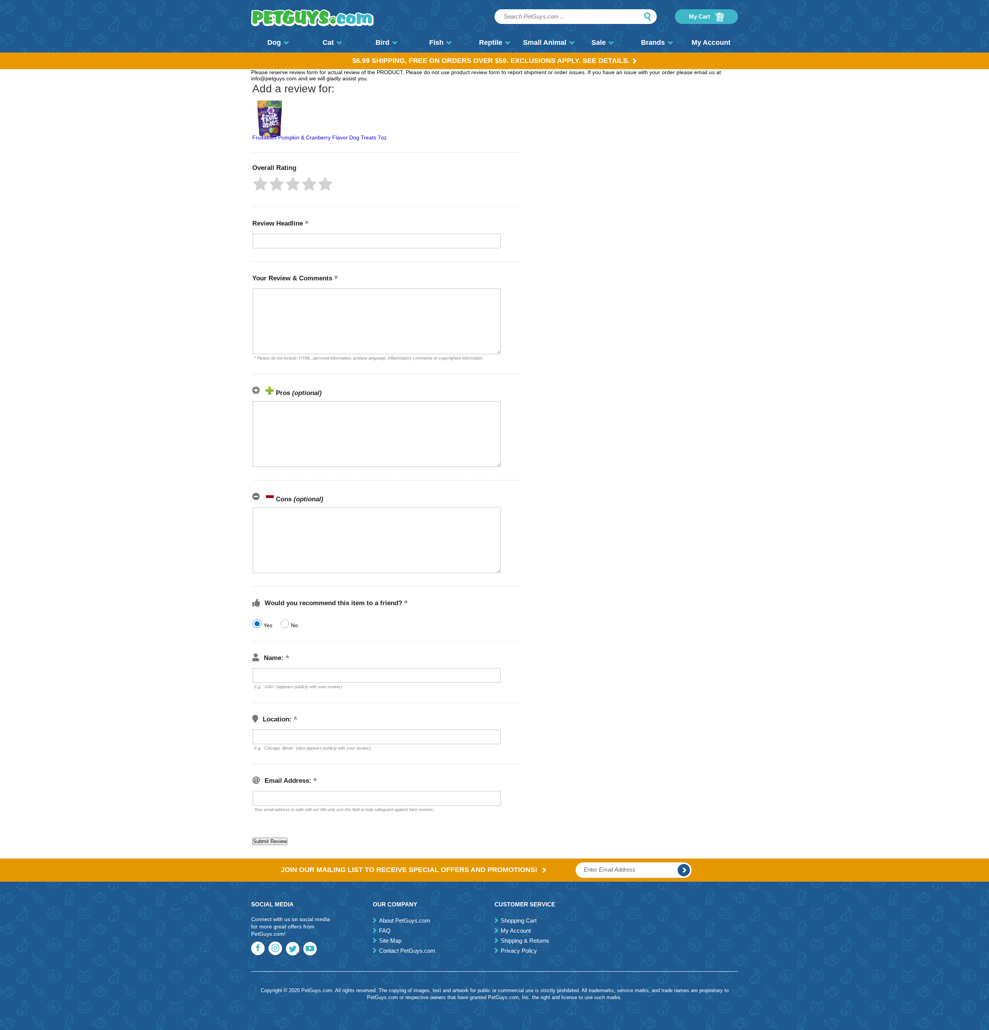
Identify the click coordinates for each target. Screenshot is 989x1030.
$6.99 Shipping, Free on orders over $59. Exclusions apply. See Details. (491, 60)
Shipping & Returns (525, 940)
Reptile (490, 42)
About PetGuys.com (404, 920)
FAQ (385, 930)
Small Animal (544, 42)
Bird (382, 42)
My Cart (700, 16)
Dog (274, 42)
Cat (328, 42)
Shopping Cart (519, 920)
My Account (711, 42)
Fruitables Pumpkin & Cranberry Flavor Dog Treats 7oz (319, 137)
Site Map (390, 940)
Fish (436, 42)
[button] (260, 184)
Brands (653, 42)
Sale (598, 42)
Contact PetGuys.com (407, 950)
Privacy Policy (519, 950)
